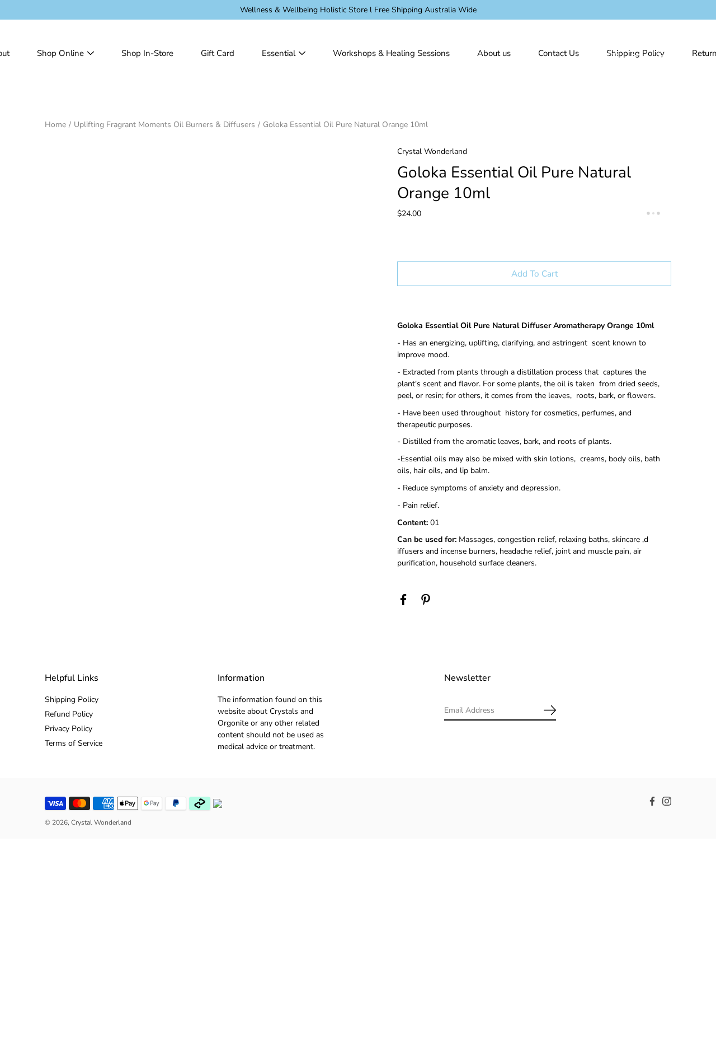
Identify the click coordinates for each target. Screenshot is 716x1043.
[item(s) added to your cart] (662, 53)
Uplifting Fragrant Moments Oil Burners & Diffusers (164, 124)
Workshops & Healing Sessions (391, 53)
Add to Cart (534, 273)
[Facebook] (403, 599)
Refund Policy (69, 714)
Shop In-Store (147, 53)
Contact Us (558, 53)
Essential (278, 53)
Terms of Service (73, 743)
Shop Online (60, 53)
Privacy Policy (68, 728)
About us (494, 53)
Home (55, 124)
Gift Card (217, 53)
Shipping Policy (71, 699)
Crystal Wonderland (101, 822)
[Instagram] (666, 801)
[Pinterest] (425, 599)
